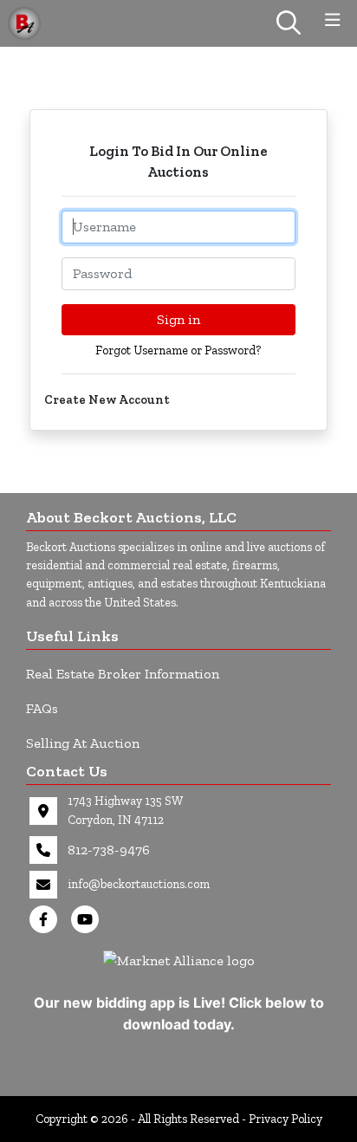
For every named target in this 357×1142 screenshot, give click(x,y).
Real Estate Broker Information (122, 673)
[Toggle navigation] (333, 20)
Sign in (178, 319)
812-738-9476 (109, 849)
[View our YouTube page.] (88, 919)
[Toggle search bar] (288, 23)
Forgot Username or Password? (178, 350)
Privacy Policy (285, 1119)
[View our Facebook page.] (47, 919)
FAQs (42, 708)
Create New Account (107, 400)
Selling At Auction (83, 743)
